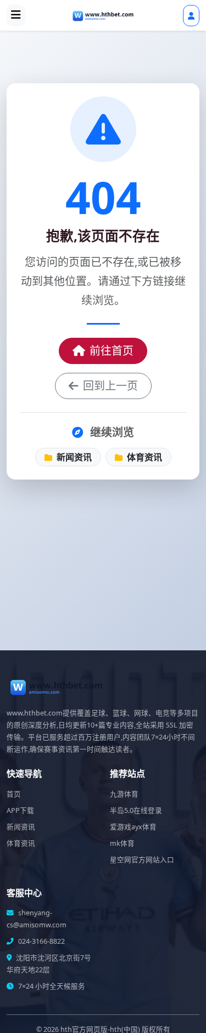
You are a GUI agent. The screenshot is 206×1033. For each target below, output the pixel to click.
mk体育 (122, 843)
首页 (14, 794)
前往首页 (111, 350)
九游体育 (124, 794)
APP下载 (20, 810)
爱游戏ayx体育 (133, 827)
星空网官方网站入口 (142, 859)
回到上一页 (110, 385)
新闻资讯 (73, 457)
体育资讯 (143, 457)
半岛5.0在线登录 (136, 810)
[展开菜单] (16, 15)
